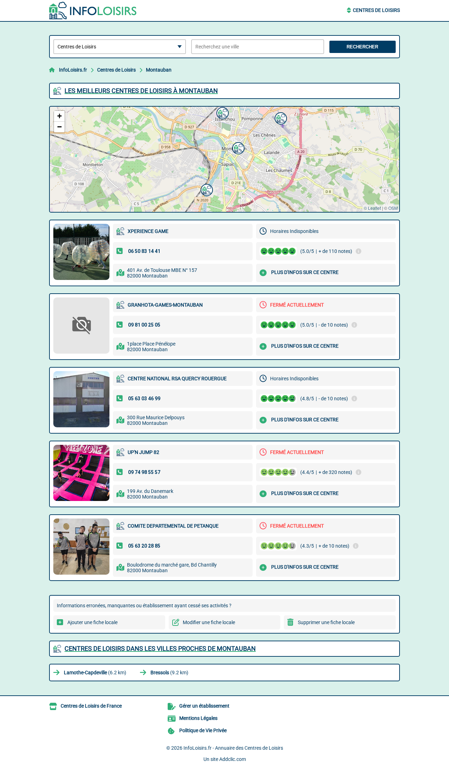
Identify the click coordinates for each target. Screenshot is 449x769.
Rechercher (362, 46)
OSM (393, 208)
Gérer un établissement (204, 706)
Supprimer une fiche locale (326, 622)
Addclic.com (232, 759)
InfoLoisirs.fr (73, 70)
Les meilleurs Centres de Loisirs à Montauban (141, 90)
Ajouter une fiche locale (92, 622)
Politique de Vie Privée (203, 730)
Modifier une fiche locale (209, 622)
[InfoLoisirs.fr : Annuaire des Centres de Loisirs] (93, 10)
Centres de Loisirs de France (91, 706)
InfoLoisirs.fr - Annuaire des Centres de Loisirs (233, 748)
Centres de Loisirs (376, 10)
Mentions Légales (198, 718)
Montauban (159, 70)
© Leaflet (372, 208)
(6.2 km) (95, 672)
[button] (206, 189)
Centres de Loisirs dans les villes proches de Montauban (160, 648)
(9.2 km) (169, 672)
